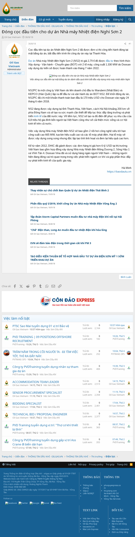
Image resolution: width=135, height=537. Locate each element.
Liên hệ (72, 464)
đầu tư (109, 60)
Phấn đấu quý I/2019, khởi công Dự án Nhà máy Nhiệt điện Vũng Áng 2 (73, 203)
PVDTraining (18, 344)
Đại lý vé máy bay (91, 521)
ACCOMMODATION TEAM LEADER (35, 382)
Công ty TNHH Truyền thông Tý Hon (46, 478)
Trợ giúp (110, 464)
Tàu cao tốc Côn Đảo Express (119, 519)
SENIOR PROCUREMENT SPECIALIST (37, 393)
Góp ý (85, 490)
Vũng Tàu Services (112, 498)
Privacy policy (96, 464)
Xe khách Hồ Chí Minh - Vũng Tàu (111, 494)
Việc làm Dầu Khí (54, 329)
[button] (53, 19)
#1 (130, 43)
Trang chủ (10, 19)
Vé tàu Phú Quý (90, 523)
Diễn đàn (28, 19)
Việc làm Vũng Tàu (91, 518)
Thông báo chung (88, 486)
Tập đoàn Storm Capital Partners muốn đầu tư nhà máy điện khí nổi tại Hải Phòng (76, 218)
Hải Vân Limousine (120, 529)
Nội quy (82, 464)
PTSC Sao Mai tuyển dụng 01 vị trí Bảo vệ (40, 326)
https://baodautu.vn (119, 171)
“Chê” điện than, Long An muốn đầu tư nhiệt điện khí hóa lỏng (68, 230)
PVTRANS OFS (19, 359)
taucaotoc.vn (89, 526)
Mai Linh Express (90, 529)
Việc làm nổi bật (17, 318)
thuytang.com (110, 490)
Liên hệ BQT (88, 493)
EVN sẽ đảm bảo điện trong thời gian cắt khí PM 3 (60, 243)
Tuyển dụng (65, 19)
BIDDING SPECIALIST (26, 403)
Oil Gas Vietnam (40, 194)
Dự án (32, 60)
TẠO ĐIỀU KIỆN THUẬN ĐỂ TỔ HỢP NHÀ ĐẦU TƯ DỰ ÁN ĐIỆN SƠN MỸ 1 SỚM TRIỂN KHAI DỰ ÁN (77, 258)
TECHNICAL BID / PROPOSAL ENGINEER (39, 414)
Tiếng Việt (10, 464)
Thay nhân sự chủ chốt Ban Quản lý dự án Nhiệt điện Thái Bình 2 (69, 190)
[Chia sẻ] (125, 44)
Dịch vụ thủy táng (120, 532)
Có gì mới (44, 19)
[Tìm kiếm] (129, 19)
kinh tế (37, 116)
